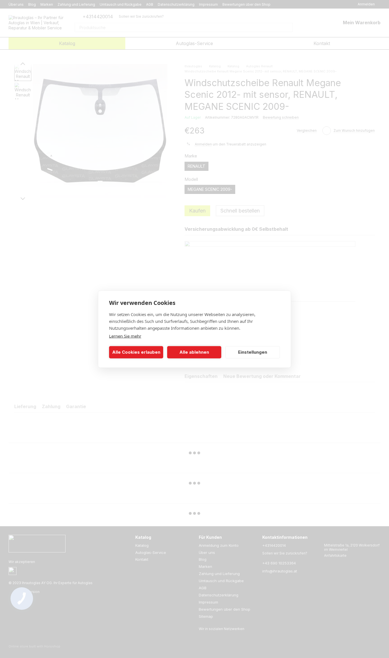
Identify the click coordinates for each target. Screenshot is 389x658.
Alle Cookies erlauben (136, 352)
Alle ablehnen (194, 352)
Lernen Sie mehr (125, 336)
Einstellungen (252, 352)
